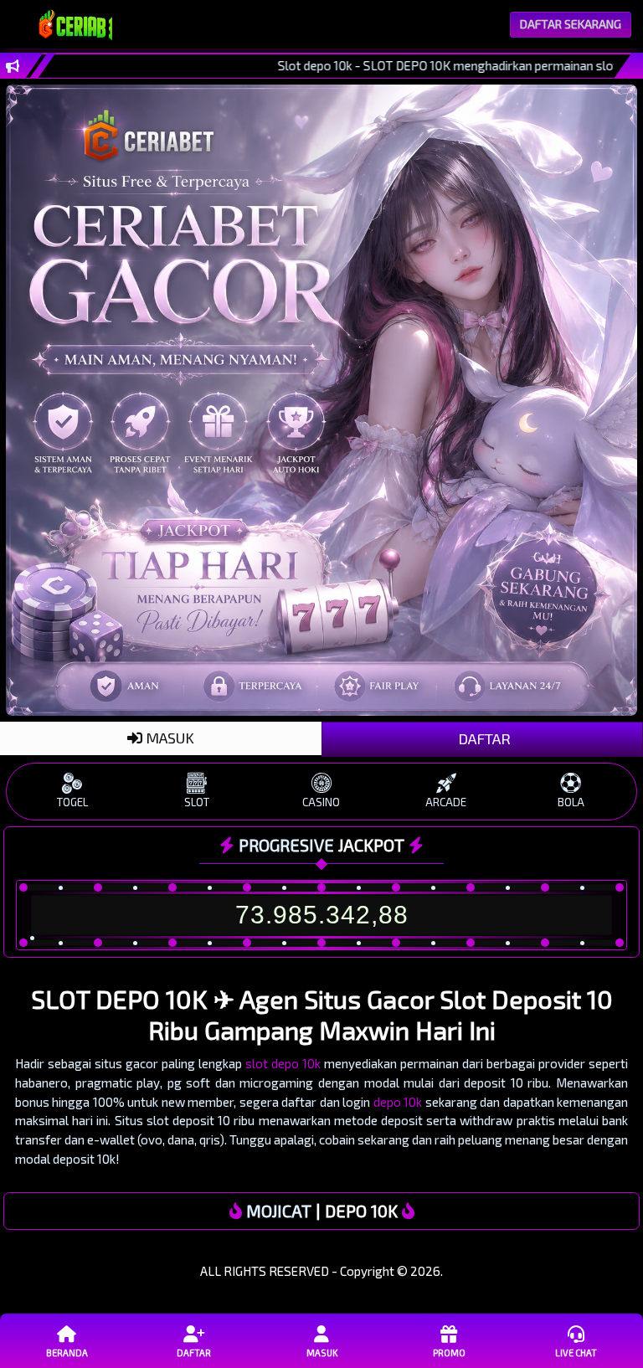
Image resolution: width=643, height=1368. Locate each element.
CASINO (321, 802)
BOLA (571, 802)
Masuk (321, 1352)
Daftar (194, 1352)
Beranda (67, 1352)
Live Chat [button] (576, 1352)
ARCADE (445, 802)
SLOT (196, 802)
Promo (449, 1352)
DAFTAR (483, 738)
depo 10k (397, 1101)
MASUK (168, 737)
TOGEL (72, 802)
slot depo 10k (283, 1063)
